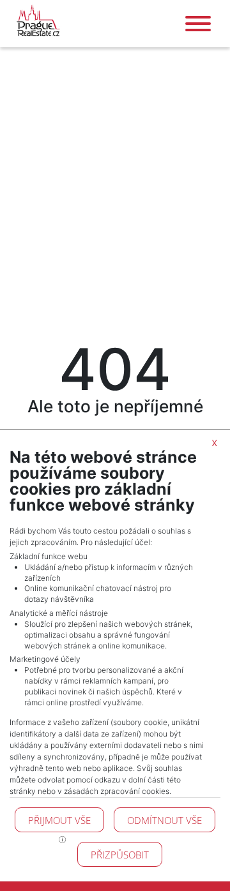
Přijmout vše (59, 820)
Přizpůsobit (120, 854)
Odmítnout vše (164, 820)
